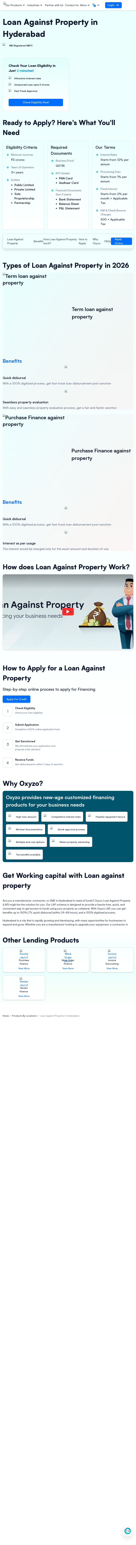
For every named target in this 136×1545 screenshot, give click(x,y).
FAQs (107, 241)
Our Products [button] (13, 5)
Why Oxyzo (97, 241)
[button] (96, 5)
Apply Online (119, 241)
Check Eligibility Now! (36, 102)
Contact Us (72, 5)
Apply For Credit (16, 699)
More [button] (83, 5)
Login (111, 5)
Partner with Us (54, 5)
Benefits (38, 241)
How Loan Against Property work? (60, 241)
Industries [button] (33, 5)
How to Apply (83, 241)
